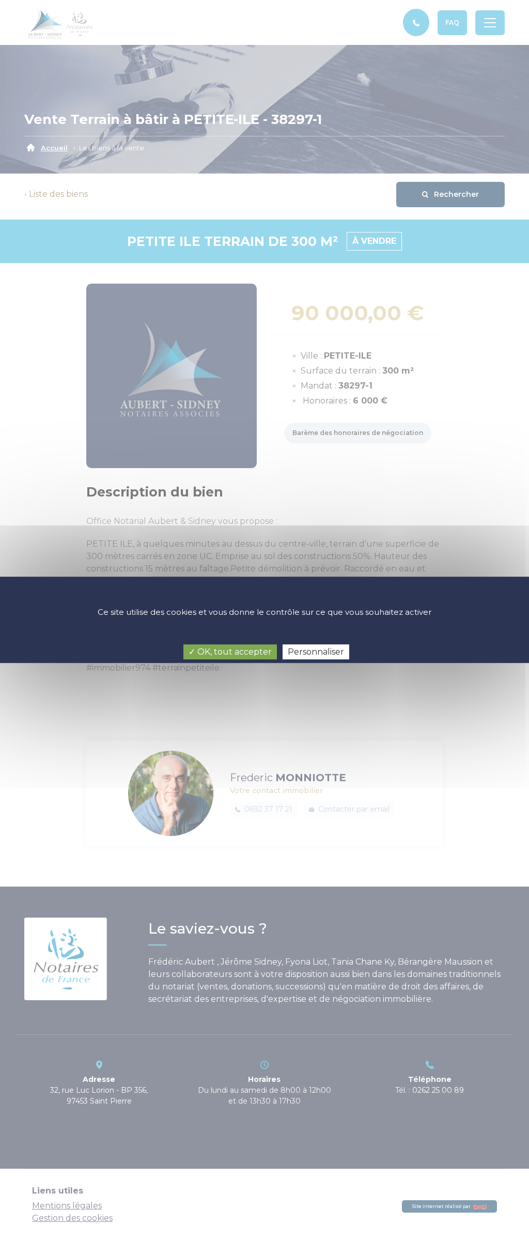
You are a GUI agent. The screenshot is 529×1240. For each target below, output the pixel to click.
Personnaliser (316, 652)
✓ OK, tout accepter (230, 652)
